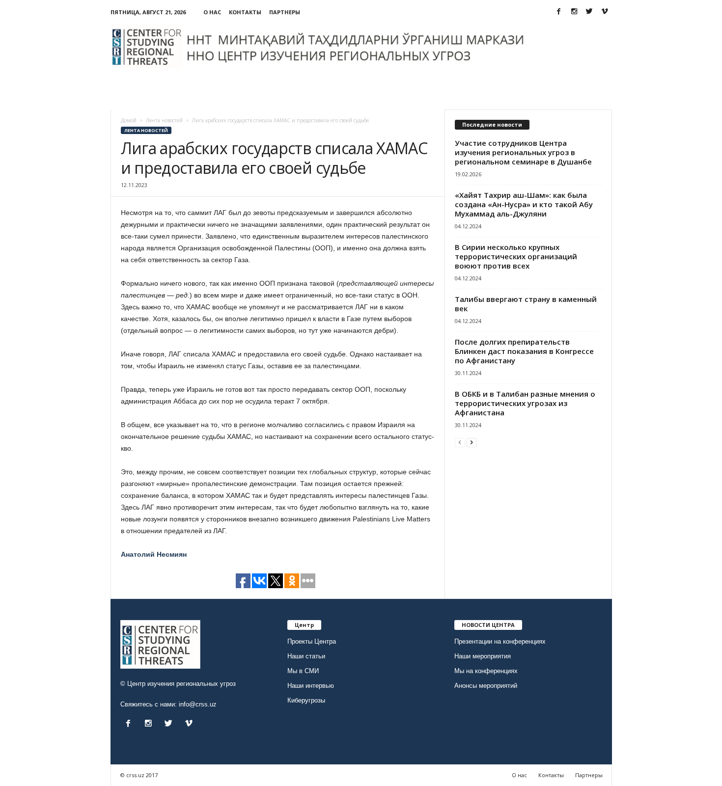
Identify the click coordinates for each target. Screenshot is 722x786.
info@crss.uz (198, 704)
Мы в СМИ (303, 671)
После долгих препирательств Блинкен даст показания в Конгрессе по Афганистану (524, 351)
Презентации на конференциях (500, 641)
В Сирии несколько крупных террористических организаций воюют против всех (516, 256)
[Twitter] (589, 12)
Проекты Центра (311, 641)
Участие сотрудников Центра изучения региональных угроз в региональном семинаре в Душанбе (523, 152)
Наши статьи (306, 656)
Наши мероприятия (482, 656)
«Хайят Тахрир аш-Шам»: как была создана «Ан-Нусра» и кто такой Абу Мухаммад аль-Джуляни (524, 204)
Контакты (245, 12)
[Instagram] (574, 12)
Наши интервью (310, 685)
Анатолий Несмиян (154, 554)
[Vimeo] (605, 12)
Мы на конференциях (486, 671)
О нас (212, 12)
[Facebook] (559, 12)
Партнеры (284, 12)
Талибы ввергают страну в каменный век (526, 303)
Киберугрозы (306, 700)
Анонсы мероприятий (485, 685)
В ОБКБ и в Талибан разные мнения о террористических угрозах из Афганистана (525, 403)
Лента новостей (146, 130)
